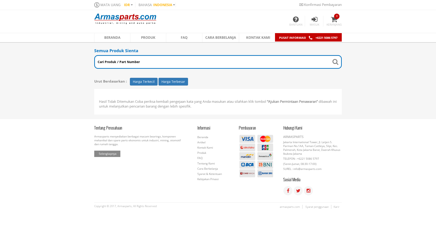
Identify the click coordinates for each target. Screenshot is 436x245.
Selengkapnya (107, 154)
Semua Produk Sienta (116, 50)
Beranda (202, 137)
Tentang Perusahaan (108, 128)
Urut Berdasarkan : (110, 81)
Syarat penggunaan (317, 207)
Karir (336, 207)
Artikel (201, 142)
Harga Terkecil (144, 81)
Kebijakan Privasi (208, 179)
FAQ (200, 158)
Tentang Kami (206, 163)
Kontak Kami (205, 147)
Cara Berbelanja (207, 169)
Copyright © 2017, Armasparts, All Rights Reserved (125, 206)
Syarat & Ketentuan (209, 174)
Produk (201, 153)
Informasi (203, 128)
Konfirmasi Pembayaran (322, 4)
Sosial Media (291, 180)
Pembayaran (247, 128)
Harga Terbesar (173, 81)
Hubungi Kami (292, 128)
